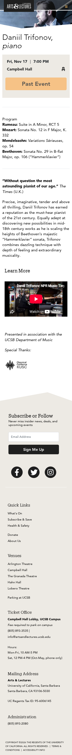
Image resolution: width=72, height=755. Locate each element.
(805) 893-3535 (18, 630)
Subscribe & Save (20, 519)
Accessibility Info (34, 749)
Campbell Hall (19, 69)
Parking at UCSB (19, 597)
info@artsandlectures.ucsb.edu (29, 637)
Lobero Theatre (18, 588)
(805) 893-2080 (18, 723)
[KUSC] (16, 367)
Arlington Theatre (20, 564)
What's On (15, 513)
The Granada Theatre (22, 576)
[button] (67, 6)
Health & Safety (18, 525)
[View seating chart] (63, 69)
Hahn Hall (14, 582)
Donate (13, 535)
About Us (14, 541)
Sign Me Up (33, 449)
